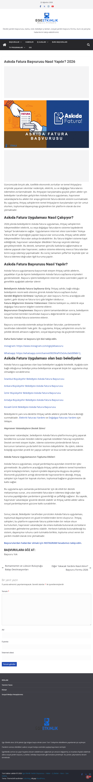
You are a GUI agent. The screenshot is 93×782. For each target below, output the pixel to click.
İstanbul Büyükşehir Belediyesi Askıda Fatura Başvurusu (34, 378)
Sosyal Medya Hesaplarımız (12, 694)
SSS (30, 47)
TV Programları (16, 47)
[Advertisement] (46, 82)
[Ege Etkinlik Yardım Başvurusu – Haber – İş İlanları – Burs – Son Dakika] (4, 44)
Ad (3, 629)
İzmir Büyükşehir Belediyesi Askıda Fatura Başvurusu (32, 392)
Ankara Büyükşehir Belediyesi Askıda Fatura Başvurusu (33, 385)
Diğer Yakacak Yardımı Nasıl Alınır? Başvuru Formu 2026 (70, 568)
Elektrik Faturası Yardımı (32, 417)
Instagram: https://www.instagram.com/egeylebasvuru (33, 345)
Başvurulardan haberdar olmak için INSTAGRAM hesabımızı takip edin (42, 542)
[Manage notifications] (87, 777)
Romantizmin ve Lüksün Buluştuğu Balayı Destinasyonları (24, 567)
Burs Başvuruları (59, 42)
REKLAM (5, 680)
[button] (20, 42)
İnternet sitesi (8, 652)
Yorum (5, 591)
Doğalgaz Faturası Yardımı (62, 417)
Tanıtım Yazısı (7, 685)
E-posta (5, 641)
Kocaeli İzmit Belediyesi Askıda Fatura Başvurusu (30, 407)
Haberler (29, 42)
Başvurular (14, 42)
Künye (4, 690)
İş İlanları (41, 42)
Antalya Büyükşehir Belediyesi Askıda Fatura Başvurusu (33, 399)
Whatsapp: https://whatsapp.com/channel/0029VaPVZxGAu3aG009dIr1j (42, 353)
